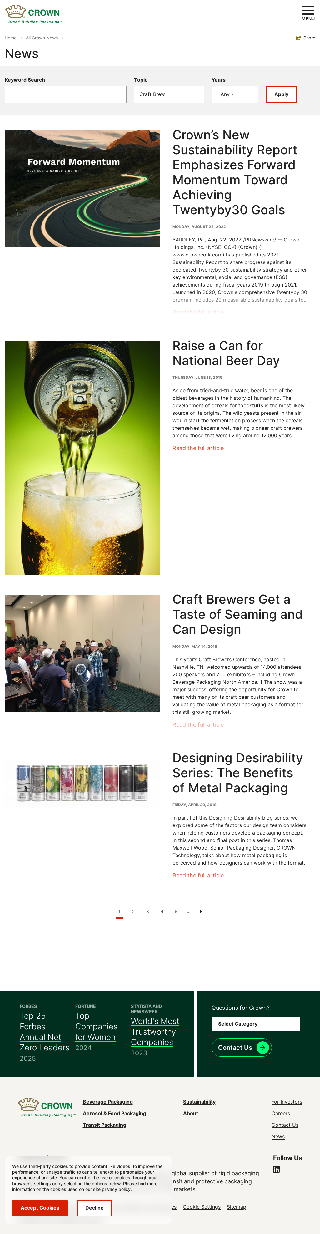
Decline (94, 1208)
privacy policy (116, 1189)
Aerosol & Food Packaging (114, 1113)
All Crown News (42, 37)
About (190, 1113)
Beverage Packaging (108, 1102)
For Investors (287, 1102)
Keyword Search (25, 80)
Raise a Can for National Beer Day (226, 353)
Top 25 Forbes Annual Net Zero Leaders (44, 1031)
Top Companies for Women (96, 1026)
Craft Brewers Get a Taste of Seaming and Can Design (237, 614)
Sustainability (199, 1102)
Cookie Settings (202, 1207)
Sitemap (236, 1207)
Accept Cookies (40, 1208)
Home (11, 37)
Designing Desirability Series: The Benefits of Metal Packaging (237, 772)
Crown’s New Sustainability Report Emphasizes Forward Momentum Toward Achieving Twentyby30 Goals (235, 172)
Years (219, 80)
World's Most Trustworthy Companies (155, 1031)
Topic (141, 80)
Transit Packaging (104, 1125)
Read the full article (198, 312)
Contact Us (235, 1047)
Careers (281, 1113)
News (278, 1136)
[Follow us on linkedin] (276, 1170)
